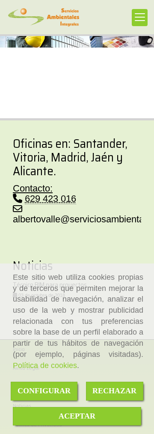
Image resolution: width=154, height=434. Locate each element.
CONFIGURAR (44, 390)
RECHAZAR (114, 390)
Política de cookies (45, 365)
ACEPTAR (77, 416)
